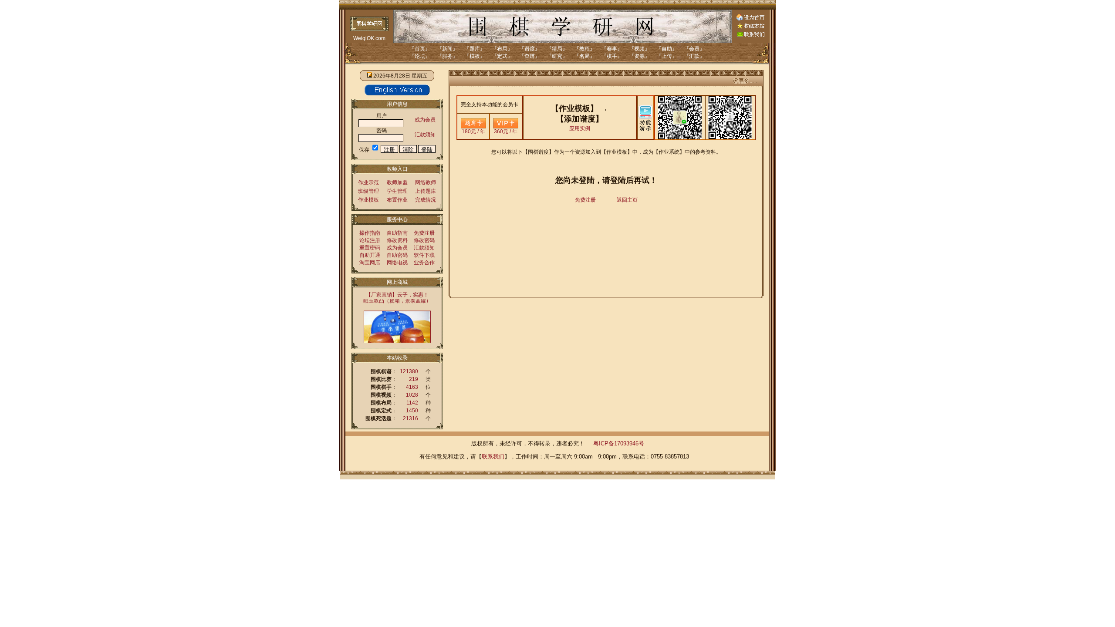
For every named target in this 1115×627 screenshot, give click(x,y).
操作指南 (369, 233)
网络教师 (425, 182)
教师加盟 (397, 182)
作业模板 (368, 200)
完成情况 (425, 200)
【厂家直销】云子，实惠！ (397, 295)
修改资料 (397, 240)
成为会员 (425, 120)
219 (413, 379)
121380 (409, 371)
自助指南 (397, 233)
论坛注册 (369, 240)
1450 (412, 411)
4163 (412, 387)
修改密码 (424, 240)
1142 (412, 403)
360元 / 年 (505, 131)
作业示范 (368, 182)
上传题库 (425, 191)
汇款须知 (425, 134)
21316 (410, 418)
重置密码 (369, 248)
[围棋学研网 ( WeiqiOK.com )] (750, 27)
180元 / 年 (473, 131)
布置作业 (397, 200)
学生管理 (397, 191)
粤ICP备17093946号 (618, 443)
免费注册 (424, 233)
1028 (412, 395)
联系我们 (493, 456)
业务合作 (424, 263)
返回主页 (627, 200)
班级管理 (368, 191)
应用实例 (579, 128)
